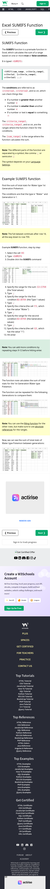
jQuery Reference (23, 751)
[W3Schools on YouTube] (16, 558)
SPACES (25, 640)
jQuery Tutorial (25, 709)
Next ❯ (41, 32)
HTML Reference (24, 722)
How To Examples (23, 771)
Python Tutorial (25, 693)
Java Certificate (25, 826)
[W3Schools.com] (25, 627)
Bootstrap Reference (24, 738)
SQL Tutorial (25, 691)
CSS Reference (23, 725)
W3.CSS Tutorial (25, 696)
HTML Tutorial (25, 681)
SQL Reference (23, 730)
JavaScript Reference (23, 727)
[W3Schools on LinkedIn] (19, 558)
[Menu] (3, 9)
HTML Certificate (25, 805)
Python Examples (23, 777)
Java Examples (23, 787)
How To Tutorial (25, 688)
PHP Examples (24, 784)
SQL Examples (24, 774)
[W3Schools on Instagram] (31, 558)
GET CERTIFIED (25, 646)
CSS (19, 9)
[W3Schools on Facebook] (27, 558)
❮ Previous (10, 32)
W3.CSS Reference (24, 735)
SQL (42, 9)
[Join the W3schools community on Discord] (24, 558)
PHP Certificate (25, 821)
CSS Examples (24, 766)
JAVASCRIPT (31, 9)
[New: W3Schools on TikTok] (35, 558)
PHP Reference (23, 740)
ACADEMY (24, 858)
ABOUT (29, 855)
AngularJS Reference (24, 748)
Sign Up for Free (14, 608)
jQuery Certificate (25, 823)
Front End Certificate (25, 813)
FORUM (20, 855)
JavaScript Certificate (25, 810)
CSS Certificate (25, 808)
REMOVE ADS (25, 520)
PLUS (25, 633)
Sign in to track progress (25, 542)
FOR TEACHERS (25, 652)
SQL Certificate (25, 815)
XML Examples (24, 789)
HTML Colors (23, 743)
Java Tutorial (25, 704)
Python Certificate (25, 818)
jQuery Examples (23, 792)
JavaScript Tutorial (25, 686)
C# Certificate (25, 831)
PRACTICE (25, 659)
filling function (31, 423)
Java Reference (23, 745)
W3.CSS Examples (23, 779)
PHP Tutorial (25, 701)
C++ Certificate (25, 828)
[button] (22, 3)
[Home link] (5, 3)
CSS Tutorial (25, 683)
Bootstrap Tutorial (25, 699)
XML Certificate (25, 834)
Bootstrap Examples (24, 782)
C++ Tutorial (25, 706)
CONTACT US (25, 665)
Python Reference (24, 732)
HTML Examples (24, 764)
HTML (11, 9)
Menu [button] (14, 3)
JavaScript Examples (24, 769)
